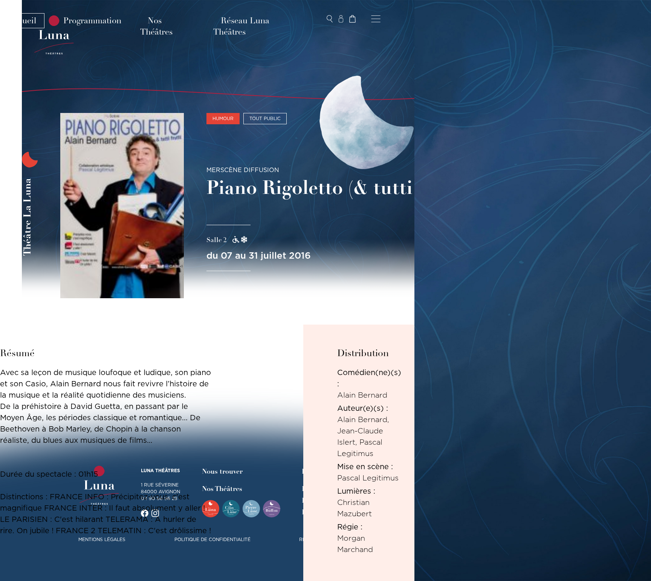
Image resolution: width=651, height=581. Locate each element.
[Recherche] (329, 19)
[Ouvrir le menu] (376, 19)
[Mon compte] (341, 19)
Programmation (92, 20)
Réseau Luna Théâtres (241, 26)
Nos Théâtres (156, 26)
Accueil (22, 20)
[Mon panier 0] (352, 19)
